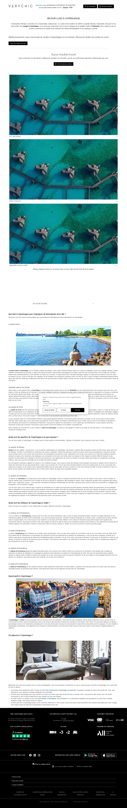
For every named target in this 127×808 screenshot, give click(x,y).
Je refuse (63, 410)
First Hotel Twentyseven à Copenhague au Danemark (59, 690)
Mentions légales (81, 801)
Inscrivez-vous (41, 5)
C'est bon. (77, 410)
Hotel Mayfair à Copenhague (47, 698)
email (64, 718)
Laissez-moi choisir (49, 410)
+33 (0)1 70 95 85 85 (68, 720)
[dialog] (63, 404)
